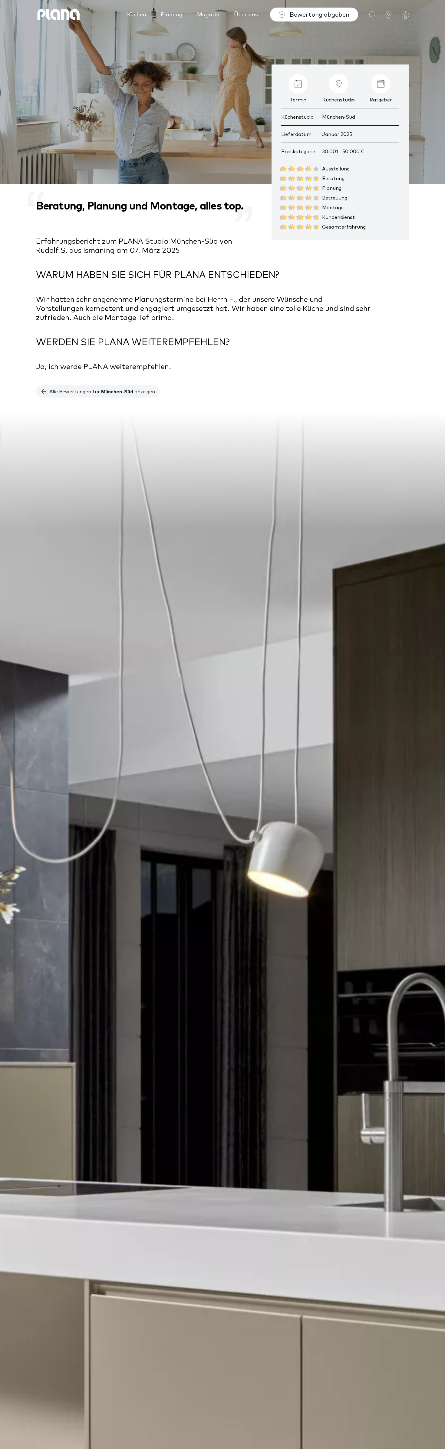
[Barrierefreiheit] (405, 14)
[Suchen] (371, 14)
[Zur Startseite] (58, 14)
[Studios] (388, 14)
